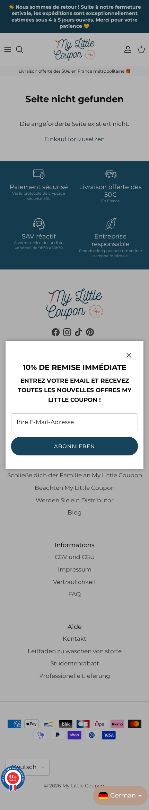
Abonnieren (74, 446)
